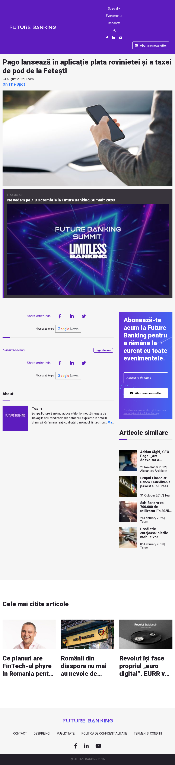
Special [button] (113, 8)
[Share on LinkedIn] (72, 316)
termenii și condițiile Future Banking (141, 413)
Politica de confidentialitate (104, 733)
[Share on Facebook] (60, 316)
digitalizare (103, 350)
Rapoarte (114, 23)
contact (20, 733)
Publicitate (66, 733)
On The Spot (14, 84)
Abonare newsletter (153, 45)
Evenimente (114, 15)
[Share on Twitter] (84, 316)
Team (37, 408)
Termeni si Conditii (148, 733)
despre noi (42, 733)
